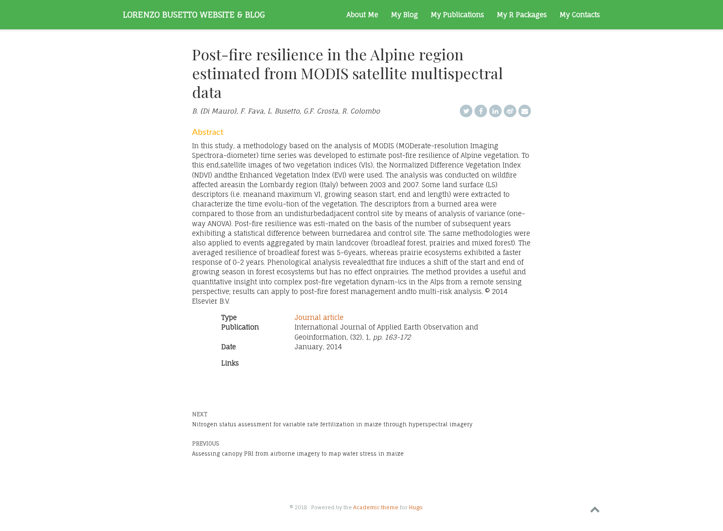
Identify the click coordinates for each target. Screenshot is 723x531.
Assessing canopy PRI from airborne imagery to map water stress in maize (298, 453)
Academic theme (375, 507)
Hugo (416, 507)
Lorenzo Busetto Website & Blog (194, 15)
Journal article (319, 317)
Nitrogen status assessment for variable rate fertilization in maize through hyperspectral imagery (332, 424)
